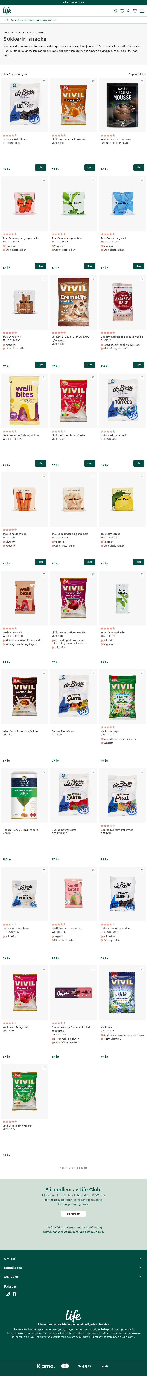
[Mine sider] (128, 11)
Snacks (30, 32)
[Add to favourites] (44, 81)
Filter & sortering (12, 74)
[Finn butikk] (115, 11)
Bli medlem (73, 1214)
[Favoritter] (122, 11)
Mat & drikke (18, 32)
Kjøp (41, 167)
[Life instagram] (8, 1295)
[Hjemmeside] (7, 10)
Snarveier (11, 1276)
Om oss (9, 1258)
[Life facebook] (14, 1295)
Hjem (6, 32)
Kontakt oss (13, 1267)
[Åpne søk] (75, 20)
